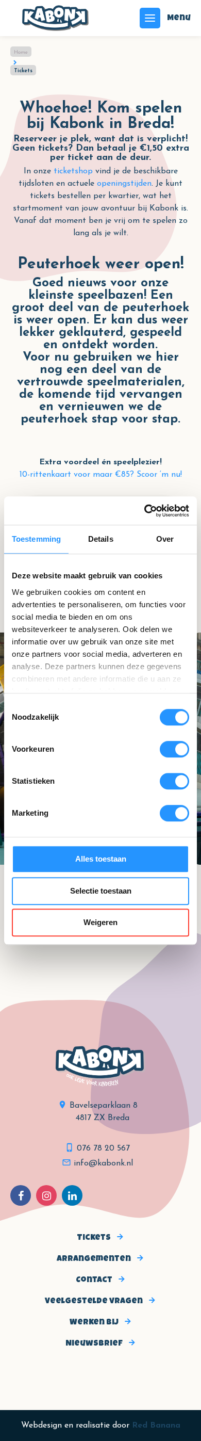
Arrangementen (94, 1259)
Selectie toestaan (100, 890)
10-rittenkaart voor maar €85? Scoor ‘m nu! (101, 475)
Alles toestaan (100, 858)
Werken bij (94, 1323)
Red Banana (156, 1425)
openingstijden (124, 184)
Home (21, 52)
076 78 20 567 (103, 1148)
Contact (94, 1280)
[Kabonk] (55, 18)
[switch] (174, 749)
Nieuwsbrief (94, 1344)
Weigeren (100, 922)
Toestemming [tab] (36, 539)
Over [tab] (165, 539)
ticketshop (73, 171)
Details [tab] (100, 539)
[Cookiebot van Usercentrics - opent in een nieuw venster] (144, 510)
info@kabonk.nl (103, 1163)
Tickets (94, 1238)
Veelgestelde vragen (94, 1302)
